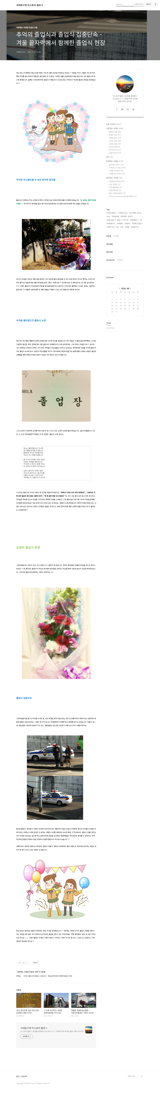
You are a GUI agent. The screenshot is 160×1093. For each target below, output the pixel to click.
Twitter (120, 260)
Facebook (110, 260)
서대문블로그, (134, 220)
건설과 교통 (115, 144)
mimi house (132, 1064)
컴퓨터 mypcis (133, 1048)
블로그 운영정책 (21, 1076)
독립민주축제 (115, 190)
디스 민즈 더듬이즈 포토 (135, 1058)
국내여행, (123, 216)
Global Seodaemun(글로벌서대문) (122, 196)
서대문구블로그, (111, 213)
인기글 (116, 236)
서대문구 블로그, (137, 223)
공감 (129, 1044)
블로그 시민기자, (123, 220)
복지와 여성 (115, 141)
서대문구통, (115, 216)
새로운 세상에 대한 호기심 (135, 1070)
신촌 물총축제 (115, 187)
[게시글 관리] (26, 963)
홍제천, (130, 216)
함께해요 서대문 (114, 161)
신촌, (122, 227)
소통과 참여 (115, 153)
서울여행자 (132, 1052)
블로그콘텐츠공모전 (117, 193)
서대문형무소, (111, 223)
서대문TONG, (123, 213)
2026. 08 (125, 288)
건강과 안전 (115, 150)
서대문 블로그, (111, 220)
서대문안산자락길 (116, 181)
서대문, (127, 227)
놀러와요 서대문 (114, 177)
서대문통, (120, 223)
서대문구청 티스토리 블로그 (29, 5)
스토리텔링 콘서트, (135, 213)
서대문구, (127, 223)
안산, (117, 227)
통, (141, 220)
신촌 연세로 (114, 184)
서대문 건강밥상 (116, 170)
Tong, (108, 216)
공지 (109, 157)
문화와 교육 (115, 132)
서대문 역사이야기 (117, 173)
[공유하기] (23, 963)
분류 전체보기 (114, 124)
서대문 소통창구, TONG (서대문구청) (134, 1038)
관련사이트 (131, 1076)
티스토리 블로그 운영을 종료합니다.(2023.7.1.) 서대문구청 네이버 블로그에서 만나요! (52, 1031)
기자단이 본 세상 (117, 167)
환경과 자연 (115, 135)
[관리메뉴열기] (156, 4)
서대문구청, (135, 227)
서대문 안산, (110, 227)
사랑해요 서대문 (114, 128)
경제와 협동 (115, 138)
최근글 (108, 236)
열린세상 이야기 (116, 165)
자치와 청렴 (114, 147)
